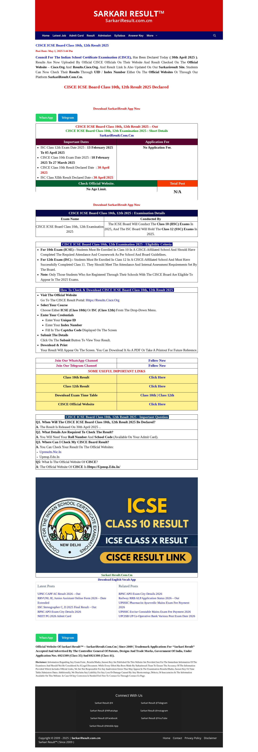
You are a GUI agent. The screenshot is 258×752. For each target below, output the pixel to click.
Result (91, 35)
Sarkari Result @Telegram (154, 702)
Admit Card (76, 35)
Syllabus (119, 35)
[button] (214, 35)
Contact (177, 738)
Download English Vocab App (117, 579)
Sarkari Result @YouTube (154, 718)
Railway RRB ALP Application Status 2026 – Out (149, 598)
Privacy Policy (193, 738)
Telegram (68, 117)
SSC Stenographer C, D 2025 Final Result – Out (67, 607)
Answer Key (136, 35)
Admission (104, 35)
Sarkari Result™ (129, 13)
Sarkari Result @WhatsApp (104, 710)
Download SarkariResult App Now (116, 108)
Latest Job (59, 35)
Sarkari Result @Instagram (154, 710)
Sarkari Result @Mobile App (104, 725)
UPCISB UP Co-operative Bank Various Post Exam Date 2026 (157, 616)
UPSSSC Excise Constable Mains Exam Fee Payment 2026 (155, 611)
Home (45, 35)
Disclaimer (210, 738)
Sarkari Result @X (104, 702)
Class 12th (166, 395)
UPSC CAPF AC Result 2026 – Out (59, 593)
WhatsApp (46, 117)
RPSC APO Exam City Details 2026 (59, 611)
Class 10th (148, 395)
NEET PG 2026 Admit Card (54, 616)
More (150, 35)
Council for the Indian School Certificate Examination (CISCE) (83, 57)
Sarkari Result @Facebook (103, 718)
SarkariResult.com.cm (117, 135)
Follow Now (157, 360)
